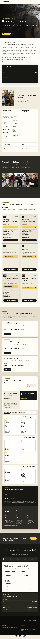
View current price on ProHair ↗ (7, 431)
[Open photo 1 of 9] (7, 180)
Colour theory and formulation (26, 111)
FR (37, 1)
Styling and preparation (22, 412)
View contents (7, 333)
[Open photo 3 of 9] (32, 180)
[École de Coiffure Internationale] (5, 2)
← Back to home (5, 15)
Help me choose (15, 33)
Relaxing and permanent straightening (8, 149)
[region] (20, 183)
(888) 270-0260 (24, 627)
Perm (23, 144)
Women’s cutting (7, 110)
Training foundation (14, 412)
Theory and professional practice (27, 149)
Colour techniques (7, 144)
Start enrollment (6, 33)
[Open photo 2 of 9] (20, 180)
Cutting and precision (7, 412)
